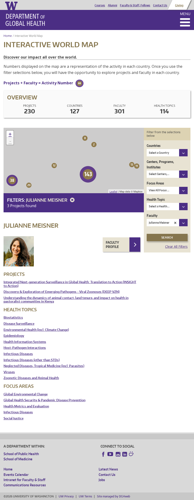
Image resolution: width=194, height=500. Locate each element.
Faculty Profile (112, 244)
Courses (100, 5)
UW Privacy (66, 496)
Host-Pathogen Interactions (25, 348)
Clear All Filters (176, 246)
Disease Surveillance (19, 323)
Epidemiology (14, 336)
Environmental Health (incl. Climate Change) (36, 330)
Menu (185, 14)
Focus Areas (155, 183)
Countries (153, 146)
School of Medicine (18, 459)
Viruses (9, 372)
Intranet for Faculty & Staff (24, 480)
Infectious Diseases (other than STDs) (32, 360)
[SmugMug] (132, 454)
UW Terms (85, 496)
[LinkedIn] (125, 454)
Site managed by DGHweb (113, 496)
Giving (179, 5)
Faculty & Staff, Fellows (135, 5)
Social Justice (13, 418)
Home (8, 36)
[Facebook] (103, 454)
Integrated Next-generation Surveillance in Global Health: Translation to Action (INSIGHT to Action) (70, 284)
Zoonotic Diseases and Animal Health (31, 378)
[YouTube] (110, 454)
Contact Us (160, 5)
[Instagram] (118, 454)
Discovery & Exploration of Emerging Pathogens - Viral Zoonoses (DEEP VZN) (61, 292)
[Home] (25, 19)
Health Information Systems (25, 342)
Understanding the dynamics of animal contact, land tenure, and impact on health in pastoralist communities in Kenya (66, 299)
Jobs (102, 480)
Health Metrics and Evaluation (26, 406)
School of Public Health (21, 454)
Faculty (152, 216)
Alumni (112, 5)
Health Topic (156, 199)
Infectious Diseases (18, 354)
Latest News (108, 469)
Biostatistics (13, 317)
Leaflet (113, 191)
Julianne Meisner (47, 200)
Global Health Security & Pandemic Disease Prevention (44, 400)
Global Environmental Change (26, 394)
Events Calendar (16, 475)
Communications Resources (25, 485)
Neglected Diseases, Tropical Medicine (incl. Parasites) (44, 366)
